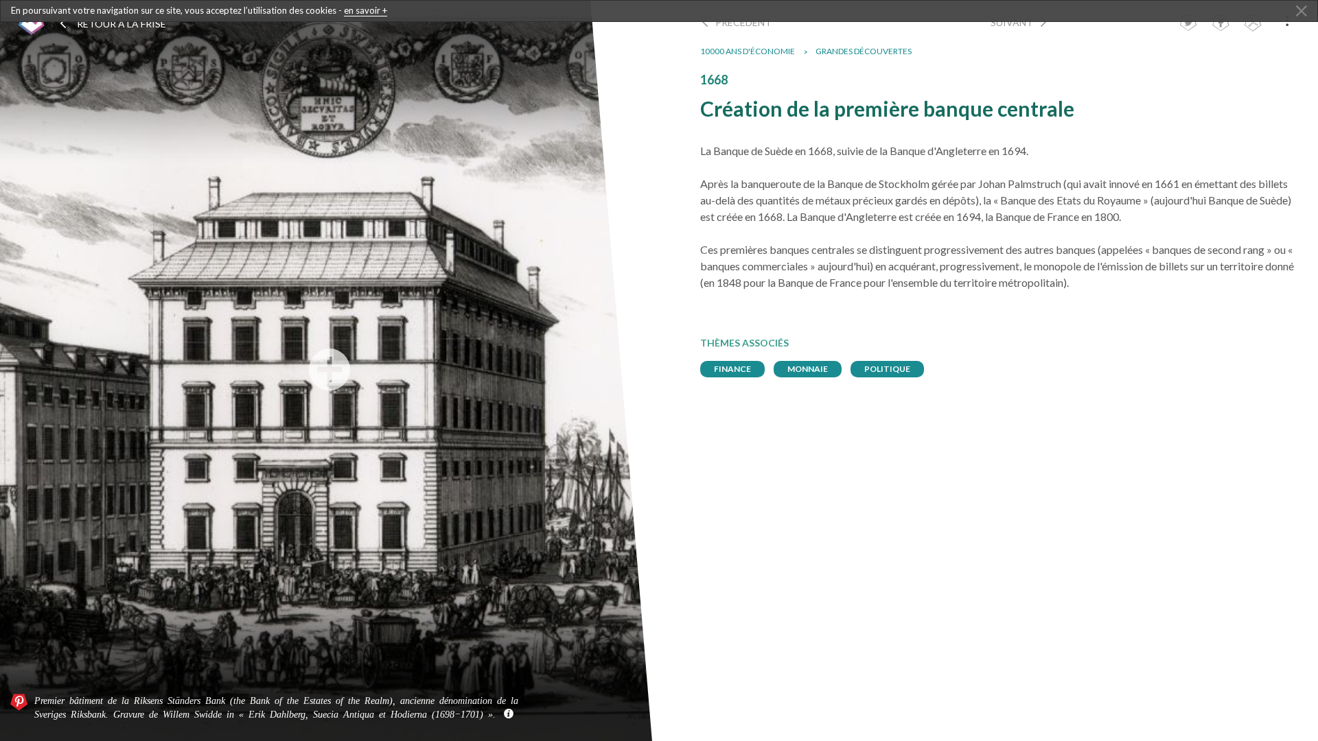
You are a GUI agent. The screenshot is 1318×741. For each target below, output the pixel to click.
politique (887, 369)
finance (732, 369)
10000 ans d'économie (747, 51)
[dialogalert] (659, 11)
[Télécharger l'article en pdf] (1253, 24)
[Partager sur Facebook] (1220, 24)
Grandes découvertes (864, 51)
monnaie (807, 369)
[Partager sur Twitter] (1188, 24)
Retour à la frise (120, 24)
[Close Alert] (1301, 11)
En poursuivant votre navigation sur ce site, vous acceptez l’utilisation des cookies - (199, 10)
